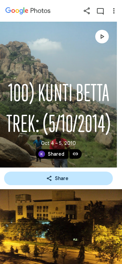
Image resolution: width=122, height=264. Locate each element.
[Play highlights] (102, 36)
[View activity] (100, 11)
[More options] (114, 11)
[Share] (87, 11)
